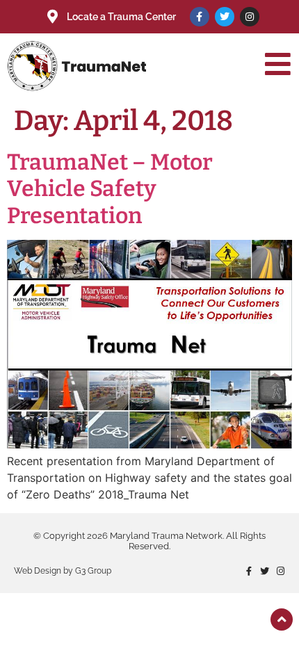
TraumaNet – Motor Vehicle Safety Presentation (110, 189)
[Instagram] (249, 16)
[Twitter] (224, 16)
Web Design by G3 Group (62, 571)
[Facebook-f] (199, 16)
